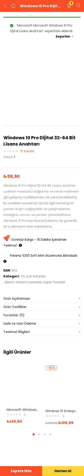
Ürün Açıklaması (16, 298)
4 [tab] (50, 434)
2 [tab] (39, 434)
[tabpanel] (22, 395)
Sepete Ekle (21, 471)
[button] (69, 6)
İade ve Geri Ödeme (19, 323)
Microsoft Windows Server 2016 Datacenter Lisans (23, 409)
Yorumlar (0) (13, 315)
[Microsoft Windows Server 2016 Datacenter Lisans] (23, 387)
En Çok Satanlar (33, 276)
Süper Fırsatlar (54, 282)
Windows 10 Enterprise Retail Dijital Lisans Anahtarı (61, 411)
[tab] (42, 298)
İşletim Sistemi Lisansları (23, 282)
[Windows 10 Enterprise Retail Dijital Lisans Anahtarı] (61, 388)
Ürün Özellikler (15, 307)
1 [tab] (33, 434)
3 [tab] (45, 434)
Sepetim (63, 36)
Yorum (27, 151)
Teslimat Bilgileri (16, 332)
